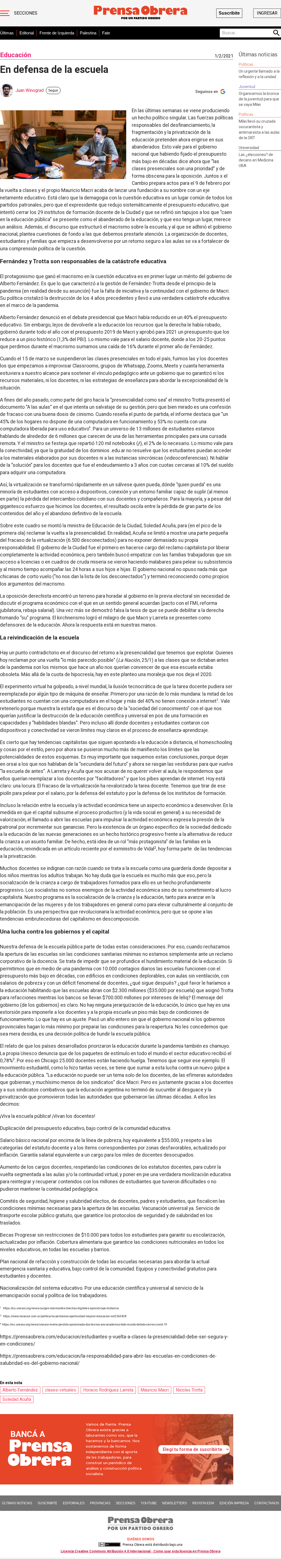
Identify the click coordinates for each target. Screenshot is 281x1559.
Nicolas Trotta (189, 1390)
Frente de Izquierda (57, 33)
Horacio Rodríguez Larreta (108, 1390)
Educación (15, 55)
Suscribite (229, 13)
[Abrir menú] (5, 13)
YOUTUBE (149, 1503)
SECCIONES (125, 1503)
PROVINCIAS (100, 1503)
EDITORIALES (74, 1503)
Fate (106, 33)
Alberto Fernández (20, 1390)
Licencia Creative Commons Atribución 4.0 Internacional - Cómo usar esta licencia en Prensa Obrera (140, 1551)
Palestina (88, 33)
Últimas (7, 33)
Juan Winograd (29, 90)
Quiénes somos (140, 1539)
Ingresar (267, 13)
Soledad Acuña (16, 1399)
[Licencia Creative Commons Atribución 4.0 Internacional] (109, 1544)
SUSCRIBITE (47, 1503)
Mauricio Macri (154, 1390)
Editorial (26, 33)
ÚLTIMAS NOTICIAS (17, 1503)
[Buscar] (276, 33)
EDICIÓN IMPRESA (234, 1503)
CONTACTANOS (266, 1503)
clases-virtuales (60, 1390)
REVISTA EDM (203, 1503)
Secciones (25, 13)
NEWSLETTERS (174, 1503)
